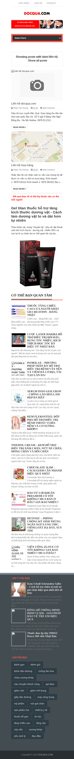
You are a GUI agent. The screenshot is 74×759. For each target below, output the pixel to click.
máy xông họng (45, 697)
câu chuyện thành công (27, 684)
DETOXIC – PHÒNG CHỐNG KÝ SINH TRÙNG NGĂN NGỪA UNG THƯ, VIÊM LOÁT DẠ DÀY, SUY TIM (44, 524)
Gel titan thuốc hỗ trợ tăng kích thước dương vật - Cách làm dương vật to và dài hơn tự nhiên (36, 214)
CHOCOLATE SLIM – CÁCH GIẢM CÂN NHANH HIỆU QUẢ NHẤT (44, 470)
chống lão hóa (46, 671)
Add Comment (49, 108)
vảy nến (18, 729)
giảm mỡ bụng (38, 690)
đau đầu (36, 736)
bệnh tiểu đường (23, 671)
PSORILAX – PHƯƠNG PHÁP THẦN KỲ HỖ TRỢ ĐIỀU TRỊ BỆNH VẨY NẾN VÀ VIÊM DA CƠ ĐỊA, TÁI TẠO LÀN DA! (44, 369)
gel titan (50, 684)
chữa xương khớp (24, 677)
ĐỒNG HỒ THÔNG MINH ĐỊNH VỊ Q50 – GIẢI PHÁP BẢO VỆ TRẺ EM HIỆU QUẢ (44, 615)
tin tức (38, 716)
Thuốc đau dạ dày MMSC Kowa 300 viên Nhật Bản (42, 635)
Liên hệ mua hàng (22, 165)
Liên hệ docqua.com (23, 103)
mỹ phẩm (19, 703)
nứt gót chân (37, 703)
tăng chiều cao (22, 723)
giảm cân (19, 690)
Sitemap (51, 3)
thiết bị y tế (41, 710)
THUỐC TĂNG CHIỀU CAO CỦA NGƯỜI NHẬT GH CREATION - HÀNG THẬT (43, 310)
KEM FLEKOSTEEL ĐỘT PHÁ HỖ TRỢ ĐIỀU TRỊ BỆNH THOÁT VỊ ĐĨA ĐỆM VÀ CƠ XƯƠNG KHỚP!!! (43, 422)
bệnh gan (19, 664)
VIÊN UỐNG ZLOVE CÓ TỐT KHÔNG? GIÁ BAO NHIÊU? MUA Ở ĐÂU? (43, 549)
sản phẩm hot (21, 710)
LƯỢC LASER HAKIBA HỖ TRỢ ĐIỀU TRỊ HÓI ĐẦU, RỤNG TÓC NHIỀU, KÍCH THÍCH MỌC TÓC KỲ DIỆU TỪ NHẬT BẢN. (44, 340)
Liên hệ (38, 3)
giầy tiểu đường (22, 697)
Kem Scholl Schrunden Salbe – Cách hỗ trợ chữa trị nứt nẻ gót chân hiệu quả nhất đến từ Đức (44, 588)
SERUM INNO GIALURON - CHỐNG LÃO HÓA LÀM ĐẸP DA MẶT (44, 394)
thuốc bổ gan (21, 716)
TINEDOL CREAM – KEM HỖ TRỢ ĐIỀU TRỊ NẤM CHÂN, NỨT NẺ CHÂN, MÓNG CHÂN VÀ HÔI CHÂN (36, 448)
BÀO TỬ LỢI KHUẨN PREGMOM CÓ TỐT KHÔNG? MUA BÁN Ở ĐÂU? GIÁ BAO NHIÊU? (43, 497)
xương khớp (35, 729)
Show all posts (37, 60)
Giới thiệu (24, 3)
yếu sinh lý (20, 736)
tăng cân (41, 723)
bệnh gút (35, 664)
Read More (19, 127)
